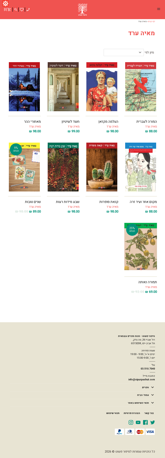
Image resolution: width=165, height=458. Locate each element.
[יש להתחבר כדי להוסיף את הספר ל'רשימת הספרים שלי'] (22, 9)
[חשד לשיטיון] (63, 86)
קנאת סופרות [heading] (108, 201)
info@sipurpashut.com (141, 379)
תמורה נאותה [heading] (147, 282)
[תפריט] (158, 9)
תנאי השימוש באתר (138, 403)
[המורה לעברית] (140, 86)
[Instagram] (131, 422)
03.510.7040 (148, 369)
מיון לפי (149, 52)
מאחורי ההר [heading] (32, 121)
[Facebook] (145, 422)
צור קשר (149, 413)
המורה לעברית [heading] (146, 121)
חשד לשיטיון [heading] (70, 121)
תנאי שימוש (113, 413)
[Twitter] (152, 422)
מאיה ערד (151, 126)
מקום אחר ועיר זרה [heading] (143, 201)
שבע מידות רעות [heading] (67, 201)
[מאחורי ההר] (24, 86)
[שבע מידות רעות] (63, 167)
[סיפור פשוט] (82, 9)
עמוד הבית (143, 395)
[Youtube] (138, 422)
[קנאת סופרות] (102, 167)
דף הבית (151, 21)
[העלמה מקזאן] (102, 86)
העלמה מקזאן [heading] (108, 121)
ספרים (145, 387)
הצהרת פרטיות (132, 413)
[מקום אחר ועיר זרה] (140, 167)
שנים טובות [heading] (33, 201)
